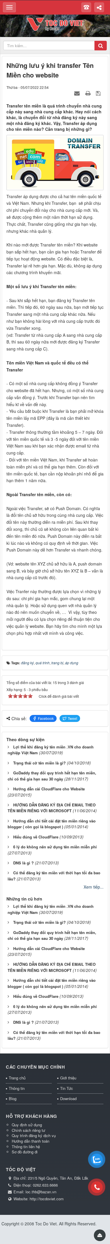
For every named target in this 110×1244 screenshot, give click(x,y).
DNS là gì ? (23, 863)
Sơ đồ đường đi (25, 1152)
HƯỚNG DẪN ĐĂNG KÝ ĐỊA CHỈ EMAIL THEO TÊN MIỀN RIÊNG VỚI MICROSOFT (52, 808)
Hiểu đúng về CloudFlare (35, 837)
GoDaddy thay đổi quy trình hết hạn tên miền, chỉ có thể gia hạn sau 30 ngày (52, 935)
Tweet (72, 718)
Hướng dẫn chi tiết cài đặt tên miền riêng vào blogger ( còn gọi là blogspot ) (52, 824)
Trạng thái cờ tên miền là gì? (39, 763)
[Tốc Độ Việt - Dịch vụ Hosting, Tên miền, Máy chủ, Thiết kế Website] (55, 24)
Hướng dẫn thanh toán (30, 1141)
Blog (12, 1098)
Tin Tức (66, 1088)
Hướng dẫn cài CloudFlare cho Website (49, 789)
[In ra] (88, 93)
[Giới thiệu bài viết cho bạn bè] (77, 93)
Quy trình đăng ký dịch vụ (34, 1135)
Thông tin (17, 1088)
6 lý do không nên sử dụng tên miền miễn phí (55, 847)
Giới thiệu (68, 1078)
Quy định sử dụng (27, 1124)
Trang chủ (17, 1078)
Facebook (46, 718)
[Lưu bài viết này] (99, 93)
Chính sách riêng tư (28, 1130)
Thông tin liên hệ (26, 1146)
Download (68, 1098)
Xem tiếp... (94, 887)
